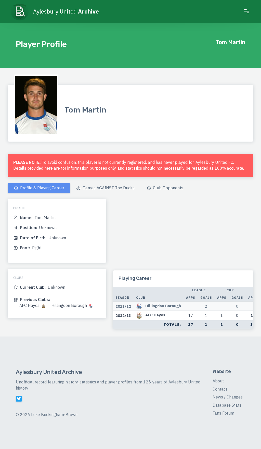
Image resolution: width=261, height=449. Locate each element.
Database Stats (227, 405)
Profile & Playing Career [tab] (41, 187)
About (218, 380)
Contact (220, 389)
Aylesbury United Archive (49, 372)
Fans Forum (223, 413)
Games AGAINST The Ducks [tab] (108, 187)
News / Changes (228, 397)
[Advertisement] (183, 234)
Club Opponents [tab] (167, 187)
